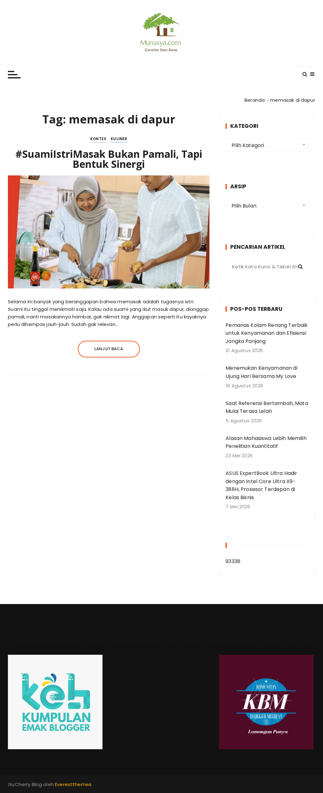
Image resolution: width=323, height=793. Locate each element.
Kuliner (119, 138)
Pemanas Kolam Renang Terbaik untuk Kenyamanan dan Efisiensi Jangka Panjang (267, 333)
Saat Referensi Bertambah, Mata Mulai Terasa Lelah (267, 407)
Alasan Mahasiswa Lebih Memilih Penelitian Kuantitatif (266, 442)
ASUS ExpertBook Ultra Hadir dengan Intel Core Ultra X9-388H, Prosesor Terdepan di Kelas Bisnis (261, 485)
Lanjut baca (108, 349)
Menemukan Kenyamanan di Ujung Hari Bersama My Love (261, 372)
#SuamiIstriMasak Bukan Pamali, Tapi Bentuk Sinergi (108, 159)
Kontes (98, 138)
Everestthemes (73, 784)
